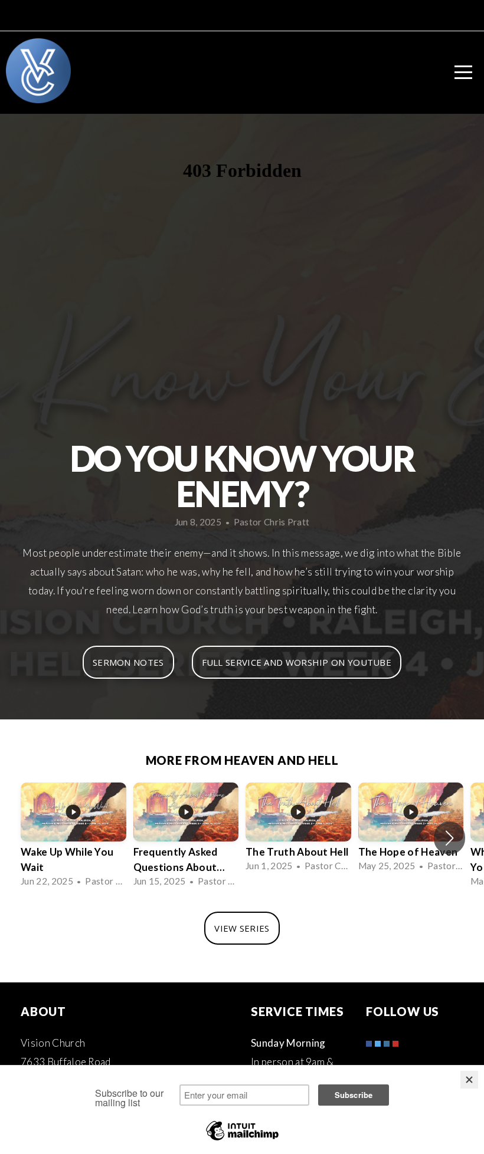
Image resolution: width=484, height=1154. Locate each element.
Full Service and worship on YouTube (297, 662)
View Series (241, 928)
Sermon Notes (128, 662)
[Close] (469, 1080)
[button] (449, 838)
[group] (73, 838)
